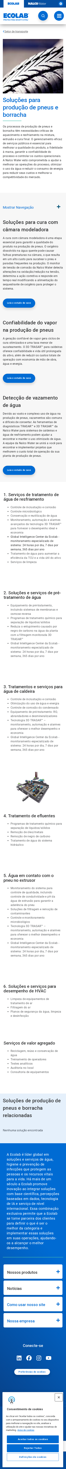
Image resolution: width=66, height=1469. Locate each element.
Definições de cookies (32, 1457)
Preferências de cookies (32, 1372)
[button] (43, 16)
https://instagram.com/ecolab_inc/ (38, 1358)
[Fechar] (59, 1397)
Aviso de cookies (25, 1430)
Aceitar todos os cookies (33, 1439)
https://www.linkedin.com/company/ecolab (19, 1358)
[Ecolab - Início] (14, 17)
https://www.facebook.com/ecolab (29, 1358)
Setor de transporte (16, 31)
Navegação (18, 207)
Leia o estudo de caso (19, 303)
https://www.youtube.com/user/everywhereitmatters (48, 1358)
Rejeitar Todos (33, 1448)
